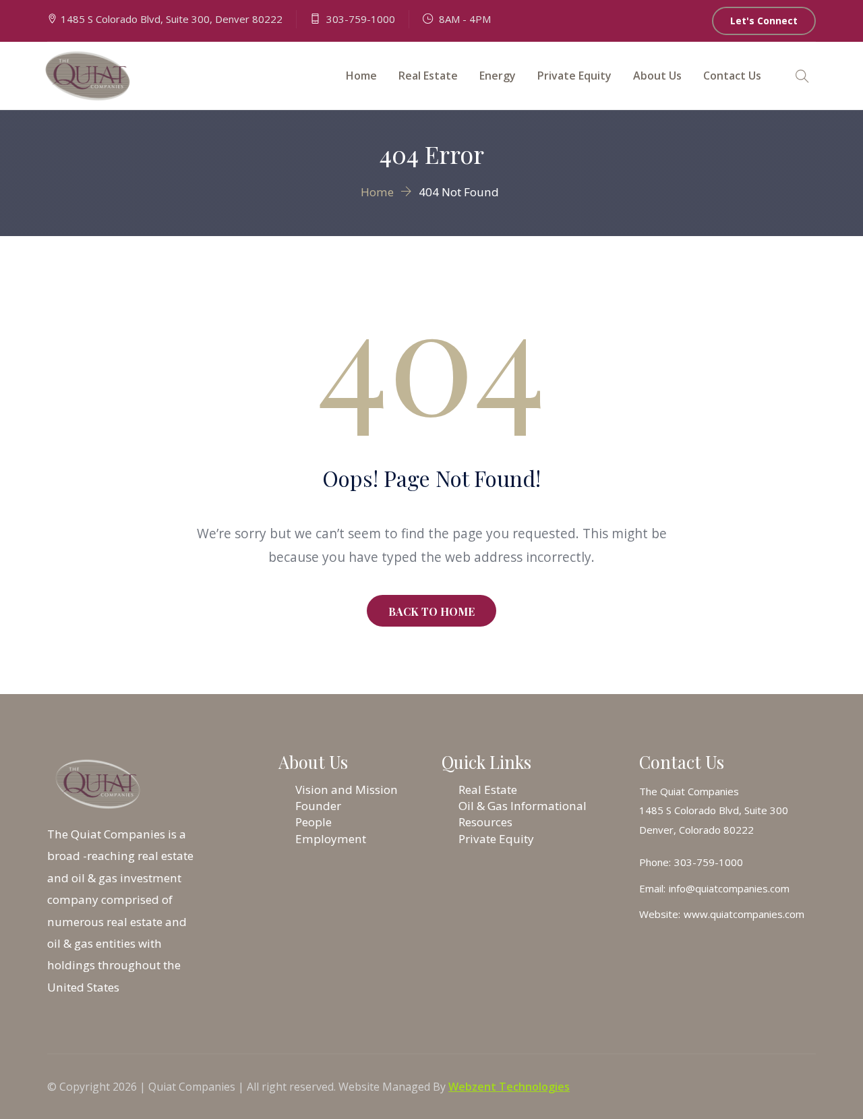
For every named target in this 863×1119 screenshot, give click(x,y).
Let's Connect (764, 20)
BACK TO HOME (431, 611)
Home (361, 75)
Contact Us (732, 75)
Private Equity (574, 75)
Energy (497, 75)
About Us (657, 75)
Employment (330, 839)
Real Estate (428, 75)
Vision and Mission (346, 789)
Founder (318, 805)
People (313, 822)
